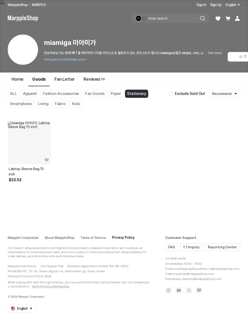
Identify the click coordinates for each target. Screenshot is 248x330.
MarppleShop (18, 5)
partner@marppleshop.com (195, 274)
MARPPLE (39, 5)
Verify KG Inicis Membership (51, 286)
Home (17, 79)
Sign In (201, 5)
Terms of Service (93, 238)
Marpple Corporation (23, 238)
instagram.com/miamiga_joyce (65, 59)
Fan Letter (64, 79)
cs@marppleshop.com (223, 269)
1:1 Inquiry (191, 247)
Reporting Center (222, 247)
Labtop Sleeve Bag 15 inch (26, 171)
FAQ (171, 247)
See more (215, 53)
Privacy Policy (123, 237)
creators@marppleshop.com (201, 279)
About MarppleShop (60, 238)
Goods (39, 79)
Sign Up (216, 5)
